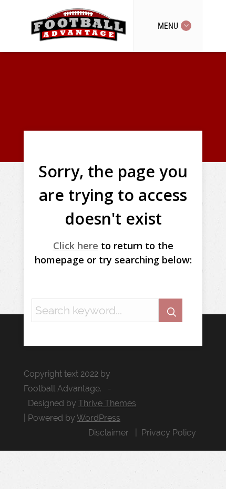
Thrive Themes (107, 403)
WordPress (98, 418)
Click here (75, 245)
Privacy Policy (168, 433)
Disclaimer (108, 433)
